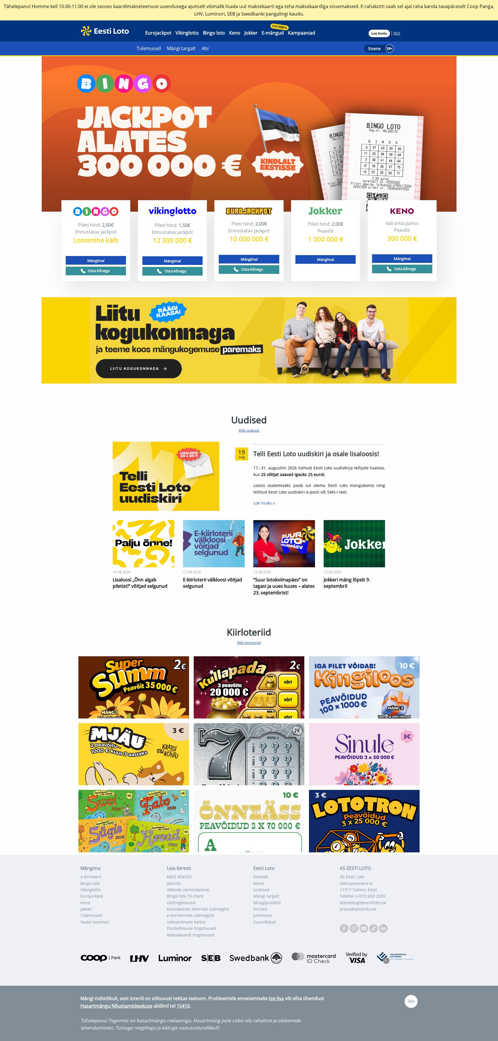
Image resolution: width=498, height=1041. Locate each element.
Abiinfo (174, 883)
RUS (397, 33)
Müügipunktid (267, 902)
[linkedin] (383, 928)
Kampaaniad (301, 33)
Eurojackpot (158, 33)
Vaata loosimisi (94, 922)
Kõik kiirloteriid (249, 642)
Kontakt (260, 876)
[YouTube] (364, 928)
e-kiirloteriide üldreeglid (190, 915)
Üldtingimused (181, 902)
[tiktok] (374, 928)
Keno (234, 33)
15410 (183, 1006)
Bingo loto (214, 33)
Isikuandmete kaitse (186, 922)
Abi (205, 48)
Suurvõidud (264, 922)
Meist (258, 883)
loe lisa (276, 998)
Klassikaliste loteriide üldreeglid (198, 909)
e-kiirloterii (90, 876)
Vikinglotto (187, 33)
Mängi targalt (181, 48)
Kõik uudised (249, 430)
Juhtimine (262, 915)
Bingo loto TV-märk (185, 896)
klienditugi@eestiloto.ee (363, 902)
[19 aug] (166, 476)
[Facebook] (345, 928)
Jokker (251, 33)
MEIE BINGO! (179, 876)
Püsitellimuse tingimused (191, 928)
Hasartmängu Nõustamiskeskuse (116, 1006)
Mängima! (95, 260)
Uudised (261, 889)
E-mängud (273, 33)
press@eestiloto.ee (358, 909)
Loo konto (379, 33)
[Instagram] (354, 928)
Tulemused (149, 48)
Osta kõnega (99, 270)
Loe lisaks (263, 503)
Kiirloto (260, 909)
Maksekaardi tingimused (190, 935)
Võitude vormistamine (188, 889)
